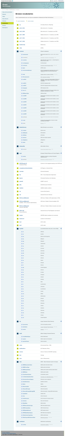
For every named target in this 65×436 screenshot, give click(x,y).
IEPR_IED (21, 210)
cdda (20, 48)
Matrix (24, 384)
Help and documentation (7, 12)
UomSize (24, 400)
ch (23, 243)
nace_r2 (24, 90)
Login (52, 0)
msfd (20, 333)
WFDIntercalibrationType (28, 405)
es (23, 260)
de (23, 250)
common (21, 51)
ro (23, 303)
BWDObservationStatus (27, 364)
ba (23, 236)
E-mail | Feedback (6, 432)
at (23, 234)
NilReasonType (26, 93)
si (23, 310)
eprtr (20, 153)
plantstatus (25, 326)
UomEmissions (26, 398)
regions (24, 338)
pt (23, 300)
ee (23, 255)
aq (20, 24)
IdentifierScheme (26, 381)
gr (23, 269)
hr (23, 272)
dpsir (24, 67)
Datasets (4, 14)
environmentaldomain (27, 70)
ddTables (24, 135)
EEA (7, 1)
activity (24, 156)
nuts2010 (24, 101)
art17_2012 (22, 38)
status (24, 142)
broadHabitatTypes (26, 336)
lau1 (20, 221)
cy (23, 246)
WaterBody (25, 403)
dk (23, 253)
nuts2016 (24, 107)
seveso (21, 351)
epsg (24, 74)
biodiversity (22, 44)
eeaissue (24, 137)
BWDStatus (25, 372)
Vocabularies (5, 23)
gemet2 (21, 181)
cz (23, 248)
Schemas (4, 20)
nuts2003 (24, 95)
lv (23, 291)
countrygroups (26, 63)
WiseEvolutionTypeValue (28, 415)
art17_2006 (22, 34)
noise (20, 345)
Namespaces (5, 27)
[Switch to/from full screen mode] (56, 1)
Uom (24, 396)
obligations (25, 139)
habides (21, 188)
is (23, 279)
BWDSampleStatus (26, 369)
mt (23, 293)
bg (23, 241)
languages (25, 87)
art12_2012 (22, 28)
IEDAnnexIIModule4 (24, 206)
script (24, 120)
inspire (21, 215)
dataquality (22, 146)
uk (23, 317)
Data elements (5, 18)
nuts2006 (24, 98)
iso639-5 (24, 85)
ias (20, 191)
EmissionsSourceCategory (28, 379)
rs (23, 305)
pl (23, 298)
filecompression (26, 76)
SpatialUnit (25, 393)
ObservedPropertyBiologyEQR (29, 391)
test (20, 355)
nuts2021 (24, 110)
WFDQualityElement (27, 410)
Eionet (7, 9)
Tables (3, 16)
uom (20, 358)
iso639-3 (24, 83)
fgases (21, 178)
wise (20, 361)
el (23, 257)
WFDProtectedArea (26, 407)
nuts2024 (24, 113)
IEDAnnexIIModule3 (24, 201)
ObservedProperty (26, 388)
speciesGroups (26, 341)
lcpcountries (25, 324)
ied (20, 194)
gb (23, 267)
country (24, 424)
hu (23, 274)
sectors (24, 329)
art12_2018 (22, 31)
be (23, 238)
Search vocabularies (21, 21)
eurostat (21, 171)
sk (23, 312)
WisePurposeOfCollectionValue (29, 417)
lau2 (20, 225)
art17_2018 (22, 41)
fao (20, 174)
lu (23, 288)
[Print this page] (54, 1)
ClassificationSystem (27, 374)
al (23, 231)
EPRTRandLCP (23, 163)
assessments (25, 54)
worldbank (22, 421)
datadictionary (22, 127)
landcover (21, 218)
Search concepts (31, 21)
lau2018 (21, 228)
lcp (20, 321)
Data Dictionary (12, 9)
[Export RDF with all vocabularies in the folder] (61, 51)
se (23, 308)
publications (22, 348)
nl (23, 296)
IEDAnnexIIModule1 (24, 198)
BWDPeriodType (26, 367)
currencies (25, 65)
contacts (24, 130)
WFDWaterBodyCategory (27, 412)
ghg (20, 184)
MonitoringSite (26, 386)
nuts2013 (24, 104)
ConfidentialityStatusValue (28, 376)
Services (4, 25)
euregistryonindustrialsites (25, 168)
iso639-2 (24, 79)
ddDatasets (25, 132)
